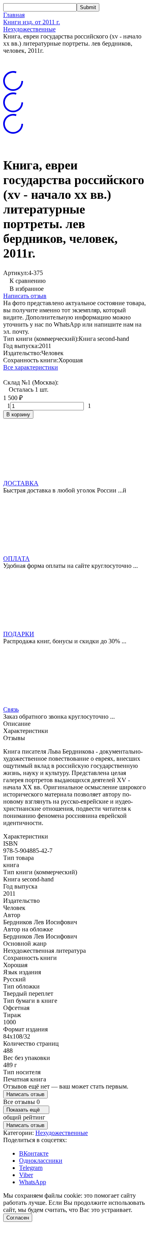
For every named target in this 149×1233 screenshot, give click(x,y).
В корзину (18, 414)
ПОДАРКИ (18, 634)
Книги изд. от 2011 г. (31, 22)
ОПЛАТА (16, 558)
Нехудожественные (29, 29)
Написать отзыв (24, 295)
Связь (11, 709)
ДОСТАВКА (21, 483)
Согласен (17, 1218)
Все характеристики (30, 367)
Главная (14, 15)
